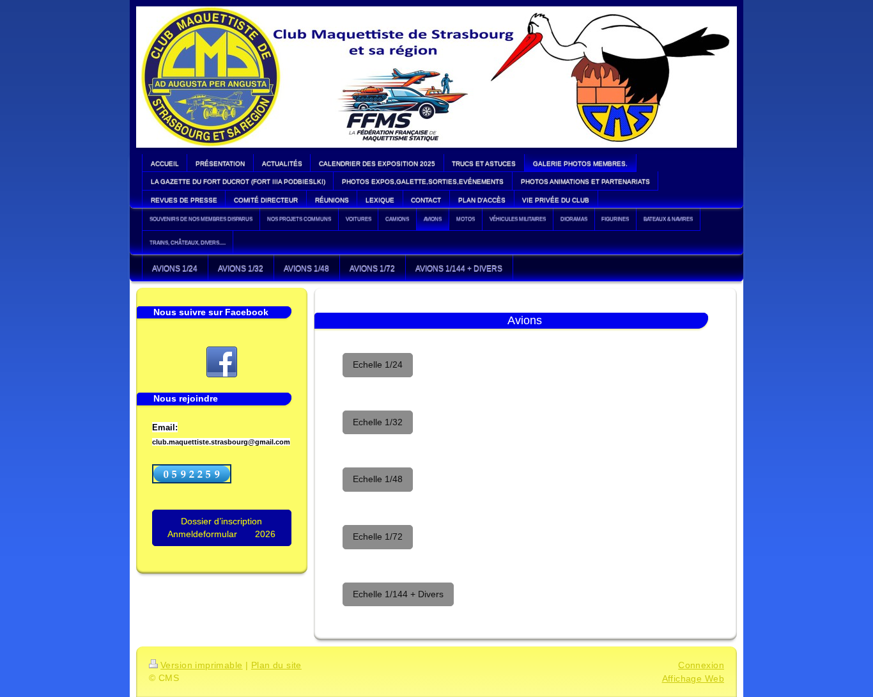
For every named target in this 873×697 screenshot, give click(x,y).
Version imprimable (201, 665)
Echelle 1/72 (378, 536)
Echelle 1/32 (378, 422)
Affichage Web (693, 678)
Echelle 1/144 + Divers (398, 594)
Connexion (701, 665)
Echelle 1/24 (378, 364)
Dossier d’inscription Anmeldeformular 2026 (221, 527)
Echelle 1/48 (378, 479)
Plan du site (276, 665)
